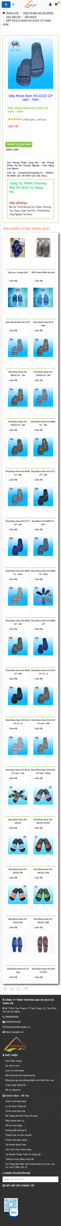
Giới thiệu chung (13, 1061)
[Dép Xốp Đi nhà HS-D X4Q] (43, 297)
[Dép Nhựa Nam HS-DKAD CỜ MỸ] (43, 795)
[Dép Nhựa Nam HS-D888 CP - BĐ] (18, 446)
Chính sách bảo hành (15, 1101)
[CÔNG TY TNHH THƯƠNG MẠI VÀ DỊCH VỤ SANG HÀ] (30, 4)
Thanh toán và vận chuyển (18, 1135)
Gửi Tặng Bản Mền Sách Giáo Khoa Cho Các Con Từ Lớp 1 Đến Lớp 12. (30, 1166)
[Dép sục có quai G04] (17, 247)
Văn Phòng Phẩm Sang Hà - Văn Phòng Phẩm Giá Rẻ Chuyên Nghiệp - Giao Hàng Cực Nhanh (30, 165)
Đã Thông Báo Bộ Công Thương (21, 1116)
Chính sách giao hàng (16, 1140)
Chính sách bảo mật (15, 1111)
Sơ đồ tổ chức (12, 1065)
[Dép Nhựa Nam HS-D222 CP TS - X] (43, 645)
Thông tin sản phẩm (19, 144)
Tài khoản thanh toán (15, 1144)
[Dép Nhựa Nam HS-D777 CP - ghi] (18, 496)
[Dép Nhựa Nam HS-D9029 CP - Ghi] (18, 347)
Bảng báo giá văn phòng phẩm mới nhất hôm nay (29, 1080)
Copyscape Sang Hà (15, 1085)
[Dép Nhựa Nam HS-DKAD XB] (18, 844)
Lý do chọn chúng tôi (15, 1106)
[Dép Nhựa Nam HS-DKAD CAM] (43, 844)
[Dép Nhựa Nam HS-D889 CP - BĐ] (18, 645)
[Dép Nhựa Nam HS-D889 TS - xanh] (18, 546)
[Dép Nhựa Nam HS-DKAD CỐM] (43, 894)
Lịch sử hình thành (14, 1070)
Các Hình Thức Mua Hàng (18, 1149)
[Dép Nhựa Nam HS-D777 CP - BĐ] (43, 446)
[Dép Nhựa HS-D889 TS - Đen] (43, 496)
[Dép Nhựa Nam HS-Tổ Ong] (18, 944)
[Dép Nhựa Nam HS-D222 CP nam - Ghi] (18, 745)
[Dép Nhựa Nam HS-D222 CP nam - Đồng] (43, 745)
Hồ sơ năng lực (13, 1090)
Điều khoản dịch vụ (14, 1120)
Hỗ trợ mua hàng (13, 1125)
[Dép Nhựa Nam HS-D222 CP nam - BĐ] (43, 695)
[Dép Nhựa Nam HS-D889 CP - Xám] (43, 546)
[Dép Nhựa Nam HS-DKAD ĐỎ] (18, 894)
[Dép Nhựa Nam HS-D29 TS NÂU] (43, 944)
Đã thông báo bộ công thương (20, 1075)
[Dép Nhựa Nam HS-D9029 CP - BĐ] (43, 347)
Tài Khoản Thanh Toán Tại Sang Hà (22, 1154)
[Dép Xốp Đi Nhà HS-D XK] (18, 297)
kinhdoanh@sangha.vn (30, 172)
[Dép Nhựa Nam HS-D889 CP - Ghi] (18, 596)
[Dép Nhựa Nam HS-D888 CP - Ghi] (43, 397)
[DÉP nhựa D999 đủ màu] (43, 247)
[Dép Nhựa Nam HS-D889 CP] (43, 596)
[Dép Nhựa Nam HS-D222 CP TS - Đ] (18, 695)
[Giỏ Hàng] (56, 5)
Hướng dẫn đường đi (15, 1130)
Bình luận (12, 149)
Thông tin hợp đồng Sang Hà (19, 1159)
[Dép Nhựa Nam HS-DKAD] (18, 795)
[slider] (14, 119)
